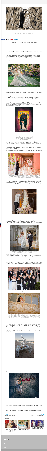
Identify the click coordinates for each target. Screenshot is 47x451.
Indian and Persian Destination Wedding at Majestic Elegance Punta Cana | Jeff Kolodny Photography (37, 428)
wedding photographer (15, 51)
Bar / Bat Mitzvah (6, 439)
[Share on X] (0, 225)
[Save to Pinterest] (0, 226)
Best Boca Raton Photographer (11, 410)
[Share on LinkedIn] (0, 227)
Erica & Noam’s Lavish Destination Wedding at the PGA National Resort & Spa (24, 430)
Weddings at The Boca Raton (41, 1)
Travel (5, 446)
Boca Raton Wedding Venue (37, 410)
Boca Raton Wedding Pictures (30, 410)
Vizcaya (7, 57)
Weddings (5, 447)
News (4, 443)
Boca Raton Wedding (24, 410)
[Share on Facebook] (0, 223)
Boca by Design (34, 98)
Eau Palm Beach (37, 56)
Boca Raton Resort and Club (18, 410)
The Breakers (31, 56)
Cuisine (5, 440)
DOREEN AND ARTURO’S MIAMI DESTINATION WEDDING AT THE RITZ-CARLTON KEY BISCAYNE (11, 430)
